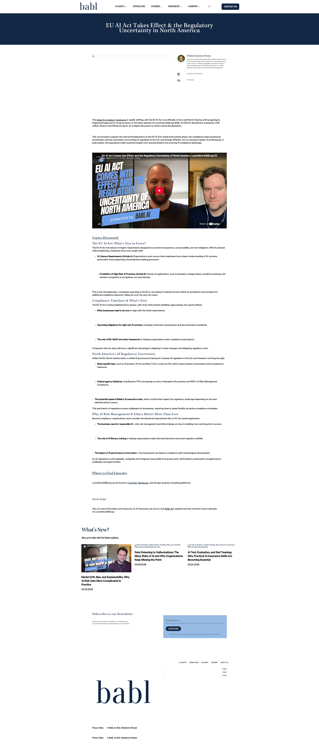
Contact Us (230, 7)
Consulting (139, 6)
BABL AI (169, 509)
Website (124, 728)
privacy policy (198, 634)
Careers (214, 663)
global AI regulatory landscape (111, 120)
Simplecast (143, 483)
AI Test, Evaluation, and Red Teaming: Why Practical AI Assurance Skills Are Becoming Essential (210, 556)
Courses (155, 6)
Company (193, 6)
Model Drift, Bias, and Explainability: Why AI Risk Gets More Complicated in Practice (105, 581)
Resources (174, 6)
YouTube (132, 483)
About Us (224, 663)
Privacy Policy (98, 728)
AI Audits (119, 6)
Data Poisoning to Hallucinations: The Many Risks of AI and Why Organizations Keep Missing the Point (159, 556)
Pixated (134, 728)
